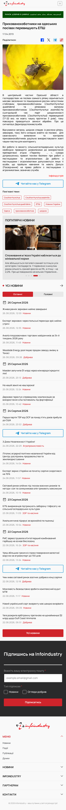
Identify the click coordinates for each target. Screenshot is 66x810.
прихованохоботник (24, 210)
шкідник (43, 210)
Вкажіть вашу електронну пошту (24, 670)
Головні (48, 294)
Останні (17, 294)
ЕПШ (38, 204)
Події (5, 748)
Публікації (8, 753)
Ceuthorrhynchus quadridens (17, 204)
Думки (6, 758)
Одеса (7, 210)
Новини (7, 742)
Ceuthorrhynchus (12, 197)
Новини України (53, 204)
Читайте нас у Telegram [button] (36, 183)
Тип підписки (12, 686)
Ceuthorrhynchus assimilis (37, 197)
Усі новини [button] (33, 633)
